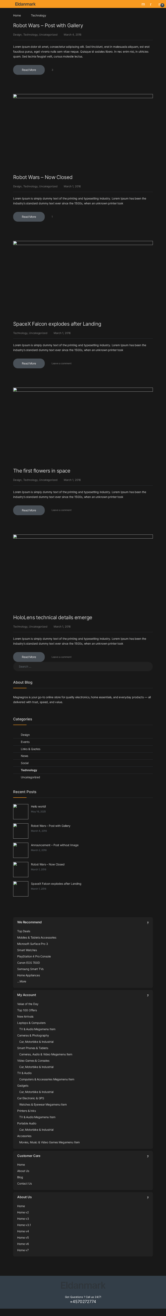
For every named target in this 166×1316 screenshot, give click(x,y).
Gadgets (22, 1085)
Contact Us (24, 1183)
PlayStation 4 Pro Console (34, 956)
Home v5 (23, 1237)
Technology (30, 34)
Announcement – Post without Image (54, 845)
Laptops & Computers (31, 1022)
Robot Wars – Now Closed (43, 177)
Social (25, 763)
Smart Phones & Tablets (32, 1048)
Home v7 (23, 1250)
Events (25, 742)
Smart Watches (27, 950)
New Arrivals (25, 1016)
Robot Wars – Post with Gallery (48, 25)
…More (21, 981)
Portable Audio (26, 1123)
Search (144, 4)
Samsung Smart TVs (30, 969)
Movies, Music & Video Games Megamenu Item (49, 1142)
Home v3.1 (24, 1225)
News (24, 756)
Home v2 (23, 1212)
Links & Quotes (30, 749)
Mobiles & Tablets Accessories (36, 937)
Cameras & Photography (33, 1035)
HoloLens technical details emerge (52, 617)
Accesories (24, 1136)
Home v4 (23, 1231)
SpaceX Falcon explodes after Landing (57, 324)
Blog (20, 1177)
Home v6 (23, 1244)
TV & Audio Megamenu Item (37, 1029)
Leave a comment (61, 363)
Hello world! (38, 806)
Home (17, 15)
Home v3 (23, 1218)
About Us (23, 1171)
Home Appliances (28, 975)
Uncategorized (48, 34)
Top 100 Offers (27, 1010)
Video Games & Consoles (33, 1060)
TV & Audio (24, 1073)
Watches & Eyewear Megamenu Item (43, 1104)
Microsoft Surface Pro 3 (32, 943)
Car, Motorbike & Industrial (36, 1041)
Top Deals (23, 931)
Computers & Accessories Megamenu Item (46, 1079)
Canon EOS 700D (28, 962)
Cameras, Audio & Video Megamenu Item (45, 1054)
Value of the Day (27, 1004)
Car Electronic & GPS (30, 1098)
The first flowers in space (41, 471)
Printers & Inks (26, 1110)
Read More (29, 70)
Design (17, 34)
